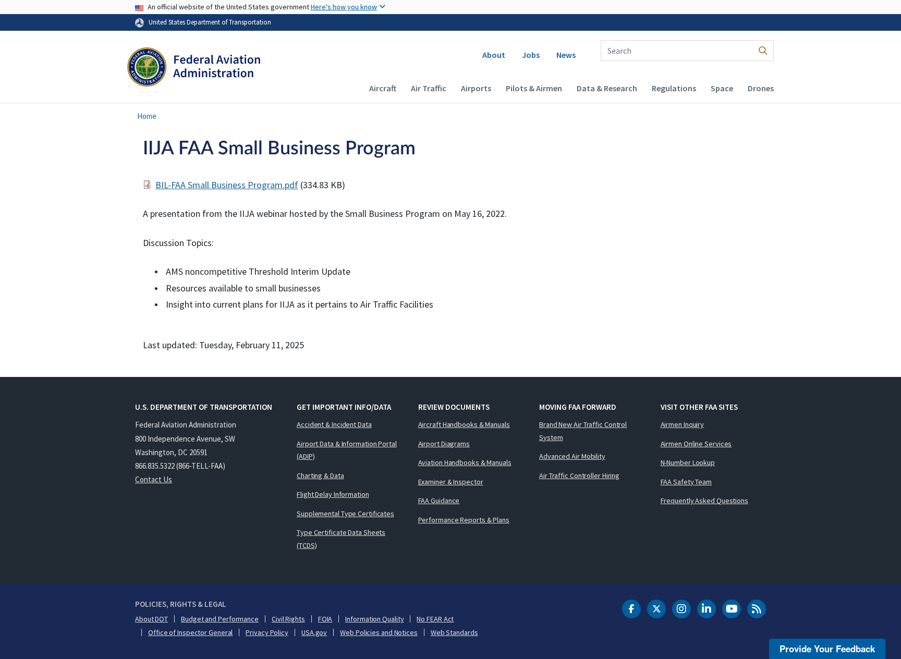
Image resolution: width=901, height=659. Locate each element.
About (493, 55)
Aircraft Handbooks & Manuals (464, 424)
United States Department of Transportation (210, 22)
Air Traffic (428, 88)
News (566, 55)
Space (722, 88)
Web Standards (454, 632)
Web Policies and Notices (379, 632)
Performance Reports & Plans (463, 519)
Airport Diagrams (444, 443)
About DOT (151, 619)
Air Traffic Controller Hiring (579, 475)
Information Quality (374, 619)
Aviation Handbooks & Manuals (465, 462)
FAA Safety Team (686, 481)
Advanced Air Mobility (572, 456)
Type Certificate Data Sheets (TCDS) (341, 539)
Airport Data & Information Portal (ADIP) (347, 450)
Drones (761, 88)
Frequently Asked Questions (704, 500)
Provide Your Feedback (827, 648)
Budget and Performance (220, 619)
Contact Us (153, 479)
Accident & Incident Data (334, 424)
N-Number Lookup (688, 462)
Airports (476, 88)
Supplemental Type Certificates (345, 513)
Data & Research (607, 88)
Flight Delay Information (333, 494)
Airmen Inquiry (682, 424)
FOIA (325, 619)
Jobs (531, 55)
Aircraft (382, 88)
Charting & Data (320, 475)
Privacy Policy (267, 632)
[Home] (193, 68)
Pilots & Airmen (534, 88)
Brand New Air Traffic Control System (583, 431)
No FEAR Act (435, 619)
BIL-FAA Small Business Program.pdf (226, 185)
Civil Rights (288, 619)
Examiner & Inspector (450, 481)
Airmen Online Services (696, 443)
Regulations (674, 88)
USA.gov (314, 632)
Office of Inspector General (190, 632)
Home (146, 116)
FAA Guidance (439, 500)
